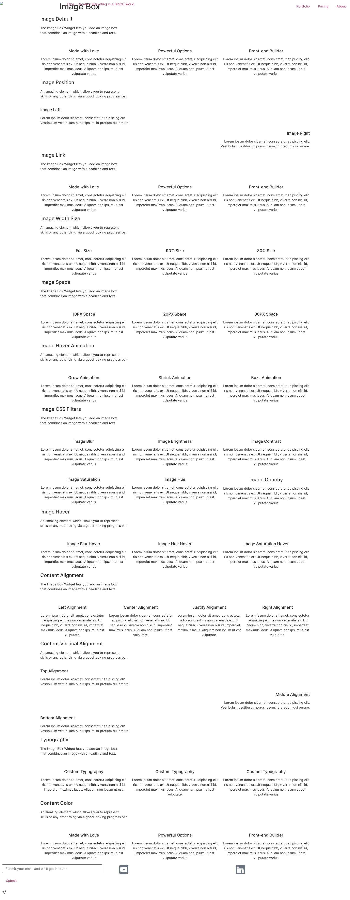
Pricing (323, 6)
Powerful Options (175, 187)
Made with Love (83, 187)
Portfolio (303, 6)
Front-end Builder (266, 187)
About (341, 6)
